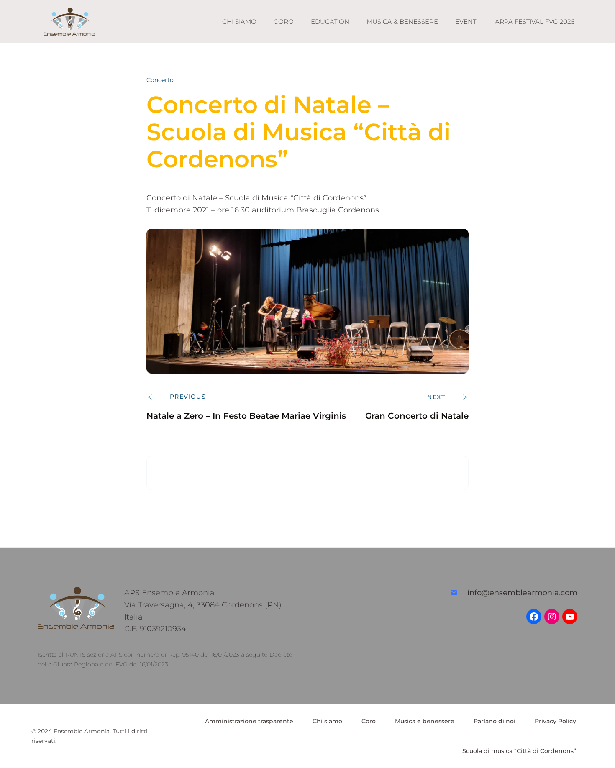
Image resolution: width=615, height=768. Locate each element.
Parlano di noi (494, 721)
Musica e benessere (424, 721)
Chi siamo (327, 721)
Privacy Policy (555, 721)
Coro (368, 721)
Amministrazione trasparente (249, 721)
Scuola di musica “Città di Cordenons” (519, 751)
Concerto (160, 80)
